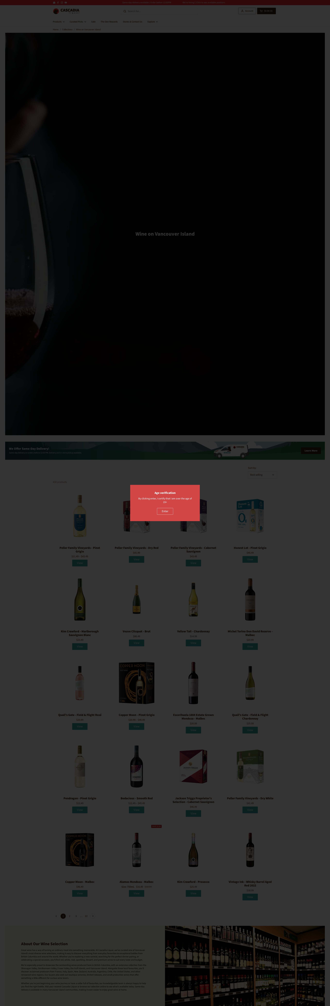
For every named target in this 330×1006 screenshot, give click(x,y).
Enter (165, 511)
